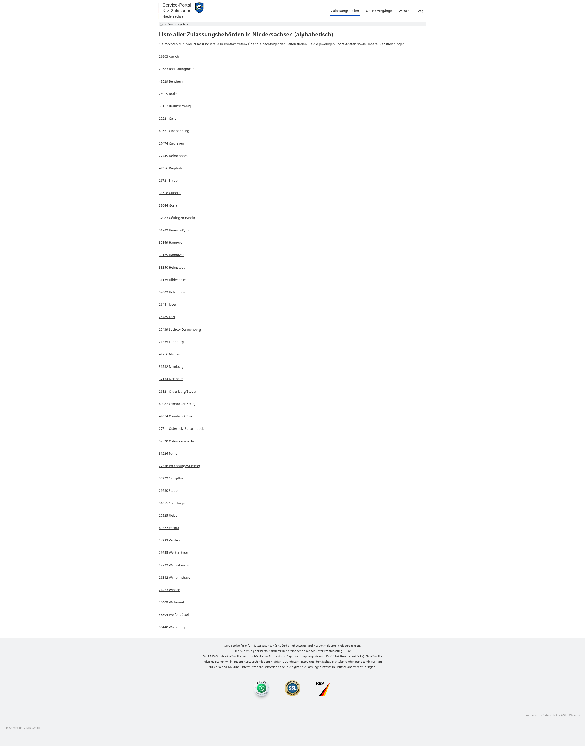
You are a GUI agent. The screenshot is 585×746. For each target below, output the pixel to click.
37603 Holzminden (173, 292)
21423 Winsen (169, 590)
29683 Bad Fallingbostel (177, 69)
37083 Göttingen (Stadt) (177, 218)
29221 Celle (167, 118)
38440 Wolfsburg (172, 627)
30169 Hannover (171, 242)
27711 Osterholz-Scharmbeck (181, 428)
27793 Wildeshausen (175, 565)
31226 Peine (168, 453)
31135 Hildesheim (172, 280)
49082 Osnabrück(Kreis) (177, 404)
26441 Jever (167, 304)
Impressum (532, 715)
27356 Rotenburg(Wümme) (179, 466)
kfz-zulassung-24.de (337, 651)
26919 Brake (168, 94)
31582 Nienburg (171, 366)
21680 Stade (168, 490)
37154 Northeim (171, 379)
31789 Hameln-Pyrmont (177, 230)
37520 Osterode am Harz (178, 441)
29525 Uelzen (169, 515)
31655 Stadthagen (173, 503)
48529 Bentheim (171, 81)
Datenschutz (550, 715)
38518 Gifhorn (170, 193)
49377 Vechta (169, 528)
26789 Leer (167, 317)
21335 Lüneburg (171, 342)
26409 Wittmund (171, 602)
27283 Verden (169, 540)
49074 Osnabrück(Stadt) (177, 416)
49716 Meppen (170, 354)
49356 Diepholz (170, 168)
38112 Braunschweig (175, 106)
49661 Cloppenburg (174, 131)
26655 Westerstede (173, 552)
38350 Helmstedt (172, 267)
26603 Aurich (169, 56)
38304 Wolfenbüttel (174, 614)
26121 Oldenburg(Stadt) (177, 391)
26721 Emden (169, 180)
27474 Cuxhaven (171, 143)
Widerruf (574, 715)
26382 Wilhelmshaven (175, 577)
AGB (564, 715)
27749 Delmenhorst (174, 156)
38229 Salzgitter (171, 478)
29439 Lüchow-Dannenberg (180, 329)
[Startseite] (161, 24)
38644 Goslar (169, 205)
